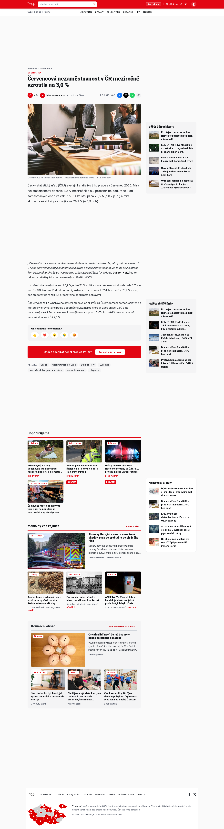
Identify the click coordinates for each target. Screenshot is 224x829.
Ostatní (128, 12)
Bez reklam (153, 4)
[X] (185, 4)
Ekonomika (46, 69)
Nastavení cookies (105, 795)
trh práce (94, 370)
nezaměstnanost (76, 370)
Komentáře (113, 12)
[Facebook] (181, 4)
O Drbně (59, 795)
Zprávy (99, 12)
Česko (44, 365)
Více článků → (133, 526)
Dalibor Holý (87, 365)
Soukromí (45, 795)
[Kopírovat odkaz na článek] (138, 95)
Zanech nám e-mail (110, 352)
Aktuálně (86, 12)
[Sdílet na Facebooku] (119, 95)
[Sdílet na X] (126, 95)
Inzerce (147, 12)
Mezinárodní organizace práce (46, 370)
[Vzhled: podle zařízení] (193, 4)
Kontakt (87, 795)
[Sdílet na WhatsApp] (132, 95)
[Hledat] (94, 4)
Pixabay (106, 177)
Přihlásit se (172, 4)
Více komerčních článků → (123, 627)
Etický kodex (74, 795)
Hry (138, 12)
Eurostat (104, 365)
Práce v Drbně (126, 795)
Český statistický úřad (64, 365)
